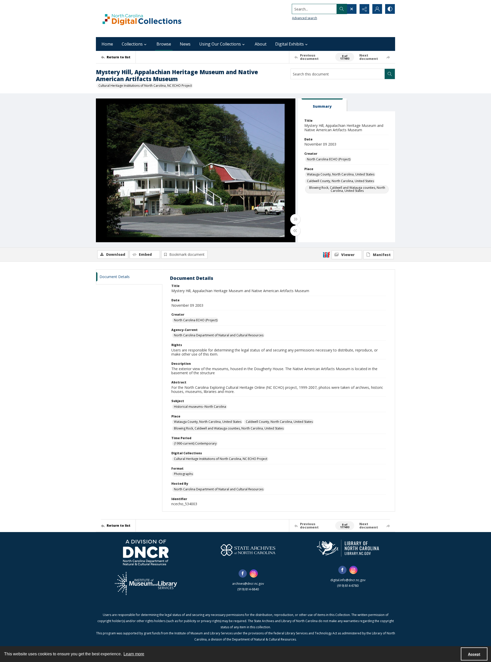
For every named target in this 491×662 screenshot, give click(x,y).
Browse (164, 44)
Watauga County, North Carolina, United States (340, 174)
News (185, 44)
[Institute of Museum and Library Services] (146, 583)
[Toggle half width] (295, 231)
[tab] (322, 105)
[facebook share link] (243, 573)
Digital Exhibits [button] (289, 44)
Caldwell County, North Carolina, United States (340, 181)
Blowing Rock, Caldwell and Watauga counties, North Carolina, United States (347, 189)
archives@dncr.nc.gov (248, 583)
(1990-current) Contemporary (195, 443)
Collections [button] (132, 44)
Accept (474, 654)
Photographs (183, 474)
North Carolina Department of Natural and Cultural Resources (218, 335)
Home (107, 44)
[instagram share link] (254, 573)
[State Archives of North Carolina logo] (248, 550)
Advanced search (304, 18)
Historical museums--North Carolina (200, 406)
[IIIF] (326, 254)
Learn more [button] (134, 654)
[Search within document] (390, 74)
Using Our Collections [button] (220, 44)
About (260, 44)
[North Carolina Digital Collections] (142, 18)
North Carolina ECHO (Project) (328, 159)
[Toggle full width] (295, 219)
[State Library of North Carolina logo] (348, 548)
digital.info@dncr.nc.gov (347, 580)
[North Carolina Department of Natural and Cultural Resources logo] (146, 552)
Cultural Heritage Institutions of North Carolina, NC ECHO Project (145, 85)
